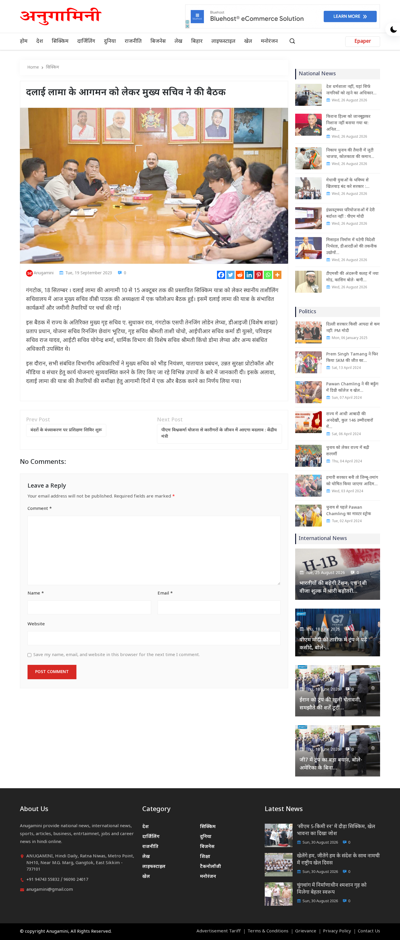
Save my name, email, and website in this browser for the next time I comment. (116, 655)
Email (165, 593)
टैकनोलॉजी (210, 867)
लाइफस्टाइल (223, 41)
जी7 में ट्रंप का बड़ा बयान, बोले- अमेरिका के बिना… (331, 764)
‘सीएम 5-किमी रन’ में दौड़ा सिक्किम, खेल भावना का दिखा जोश (336, 830)
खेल (248, 41)
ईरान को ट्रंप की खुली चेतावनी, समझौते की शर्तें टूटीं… (330, 704)
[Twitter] (230, 275)
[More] (277, 275)
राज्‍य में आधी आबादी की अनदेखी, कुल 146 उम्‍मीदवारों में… (349, 420)
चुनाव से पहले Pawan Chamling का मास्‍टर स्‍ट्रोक (348, 511)
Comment (40, 509)
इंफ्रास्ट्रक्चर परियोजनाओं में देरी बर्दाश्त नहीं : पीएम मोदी (350, 213)
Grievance (305, 931)
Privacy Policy (337, 931)
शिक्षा (205, 857)
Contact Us (369, 931)
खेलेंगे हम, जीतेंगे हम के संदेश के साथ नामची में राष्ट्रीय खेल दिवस (338, 859)
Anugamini (44, 273)
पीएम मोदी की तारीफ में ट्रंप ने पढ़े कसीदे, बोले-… (333, 644)
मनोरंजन (269, 41)
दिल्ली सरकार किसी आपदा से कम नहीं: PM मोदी (353, 328)
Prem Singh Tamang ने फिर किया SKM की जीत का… (352, 358)
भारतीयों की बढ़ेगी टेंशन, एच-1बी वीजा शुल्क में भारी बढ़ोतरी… (333, 587)
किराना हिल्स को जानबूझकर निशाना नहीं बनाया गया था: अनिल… (348, 123)
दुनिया (110, 41)
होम (24, 41)
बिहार (197, 41)
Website (36, 624)
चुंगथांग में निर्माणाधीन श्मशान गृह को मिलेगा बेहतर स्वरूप (332, 889)
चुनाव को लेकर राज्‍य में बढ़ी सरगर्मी (347, 451)
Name (36, 593)
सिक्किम (60, 41)
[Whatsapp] (268, 275)
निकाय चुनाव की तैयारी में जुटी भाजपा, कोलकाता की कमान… (350, 154)
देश (39, 41)
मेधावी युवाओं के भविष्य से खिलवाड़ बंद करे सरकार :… (347, 184)
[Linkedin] (249, 275)
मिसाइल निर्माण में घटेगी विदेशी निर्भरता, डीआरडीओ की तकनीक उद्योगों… (351, 246)
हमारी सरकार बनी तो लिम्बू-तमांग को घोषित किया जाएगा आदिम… (352, 481)
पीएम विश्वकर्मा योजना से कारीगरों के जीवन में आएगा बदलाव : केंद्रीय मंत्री (219, 434)
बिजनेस (158, 41)
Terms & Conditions (267, 931)
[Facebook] (221, 275)
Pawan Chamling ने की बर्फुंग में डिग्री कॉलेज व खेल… (352, 388)
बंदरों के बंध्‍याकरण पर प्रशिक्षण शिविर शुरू (66, 430)
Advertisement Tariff (218, 931)
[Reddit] (240, 275)
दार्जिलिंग (86, 41)
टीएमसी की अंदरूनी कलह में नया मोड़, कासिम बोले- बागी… (352, 277)
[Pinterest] (258, 275)
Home (33, 67)
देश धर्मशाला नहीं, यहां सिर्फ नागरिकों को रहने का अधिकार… (351, 90)
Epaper (362, 41)
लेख (178, 41)
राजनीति (133, 41)
